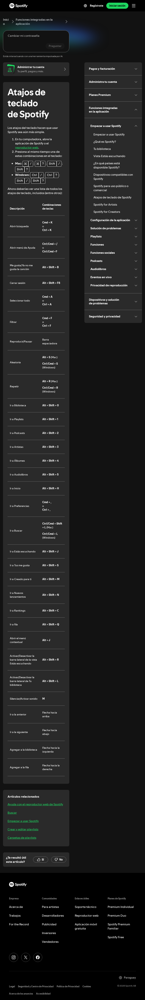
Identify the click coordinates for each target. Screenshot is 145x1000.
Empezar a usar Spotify (23, 821)
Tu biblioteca (102, 149)
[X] (25, 957)
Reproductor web (87, 915)
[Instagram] (13, 957)
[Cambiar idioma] (85, 6)
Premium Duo (117, 915)
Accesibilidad (43, 993)
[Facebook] (37, 957)
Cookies (87, 986)
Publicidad (49, 924)
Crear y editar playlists (23, 829)
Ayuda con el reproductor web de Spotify (35, 804)
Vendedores (50, 942)
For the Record (19, 924)
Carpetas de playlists (22, 838)
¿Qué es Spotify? (104, 141)
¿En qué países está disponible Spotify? (106, 165)
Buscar (12, 812)
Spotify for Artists (105, 204)
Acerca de (16, 907)
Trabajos (15, 915)
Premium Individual (121, 907)
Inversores (49, 933)
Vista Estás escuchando (109, 156)
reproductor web (26, 147)
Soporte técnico (85, 907)
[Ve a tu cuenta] (63, 69)
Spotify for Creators (106, 212)
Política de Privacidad (68, 986)
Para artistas (50, 907)
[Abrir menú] (133, 5)
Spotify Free (116, 937)
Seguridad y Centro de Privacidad (36, 986)
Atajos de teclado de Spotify (112, 197)
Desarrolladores (53, 915)
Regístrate (96, 6)
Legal (12, 986)
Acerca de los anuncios (21, 993)
